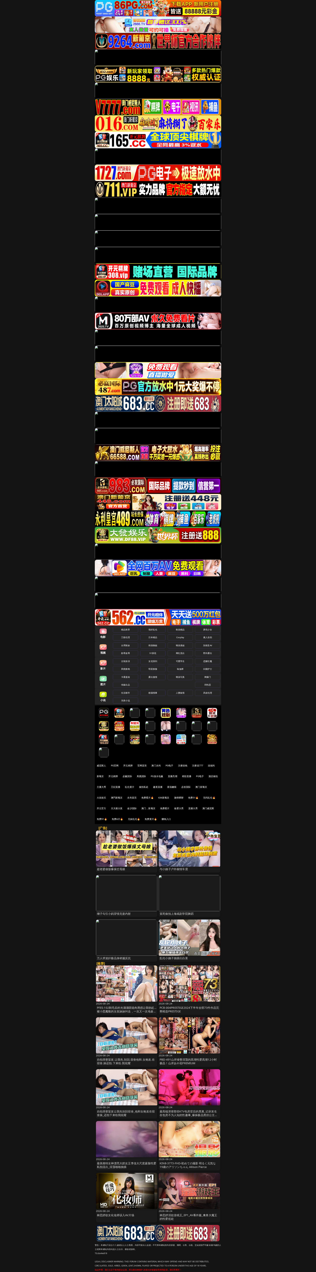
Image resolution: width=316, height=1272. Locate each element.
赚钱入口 (166, 819)
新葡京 (100, 776)
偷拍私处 (143, 786)
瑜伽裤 (180, 668)
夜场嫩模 (172, 786)
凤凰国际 (141, 776)
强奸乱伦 (152, 629)
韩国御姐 (152, 645)
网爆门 (207, 677)
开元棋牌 (128, 765)
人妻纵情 (180, 692)
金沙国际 (132, 808)
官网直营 (142, 765)
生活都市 (125, 692)
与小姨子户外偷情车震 (174, 869)
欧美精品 (180, 629)
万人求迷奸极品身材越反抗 (114, 958)
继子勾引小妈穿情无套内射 (114, 914)
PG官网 (115, 765)
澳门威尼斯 (208, 808)
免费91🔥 (102, 819)
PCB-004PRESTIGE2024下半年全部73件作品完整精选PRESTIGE (189, 1009)
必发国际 (186, 786)
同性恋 (207, 684)
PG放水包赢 (157, 776)
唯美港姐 (180, 645)
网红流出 (180, 653)
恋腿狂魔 (207, 661)
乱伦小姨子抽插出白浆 (174, 958)
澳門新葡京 (117, 797)
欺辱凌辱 (125, 653)
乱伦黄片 (129, 786)
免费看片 (165, 808)
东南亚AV (207, 645)
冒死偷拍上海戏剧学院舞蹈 (177, 914)
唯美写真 (180, 677)
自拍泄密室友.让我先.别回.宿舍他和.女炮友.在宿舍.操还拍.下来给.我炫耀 (126, 1061)
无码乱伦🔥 (209, 797)
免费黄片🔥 (151, 819)
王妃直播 (115, 786)
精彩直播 (186, 776)
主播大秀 (101, 786)
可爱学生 (180, 661)
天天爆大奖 (117, 808)
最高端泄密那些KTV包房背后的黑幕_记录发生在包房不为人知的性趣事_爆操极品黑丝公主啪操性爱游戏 (189, 1115)
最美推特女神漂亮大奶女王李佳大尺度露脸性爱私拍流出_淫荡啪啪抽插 (126, 1165)
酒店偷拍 (213, 776)
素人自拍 (207, 637)
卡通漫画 (125, 677)
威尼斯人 (101, 765)
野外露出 (207, 653)
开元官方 (101, 808)
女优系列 (152, 661)
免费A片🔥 (117, 819)
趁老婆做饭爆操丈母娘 (111, 869)
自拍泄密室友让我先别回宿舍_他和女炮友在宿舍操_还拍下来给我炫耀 (126, 1113)
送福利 (211, 765)
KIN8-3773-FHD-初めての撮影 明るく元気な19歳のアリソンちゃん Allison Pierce (188, 1165)
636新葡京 (163, 797)
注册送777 (197, 765)
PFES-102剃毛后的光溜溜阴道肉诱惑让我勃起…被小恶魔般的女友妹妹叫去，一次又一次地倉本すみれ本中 (126, 1011)
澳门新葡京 (201, 786)
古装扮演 (125, 661)
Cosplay (180, 637)
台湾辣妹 (125, 645)
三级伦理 (125, 637)
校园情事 (152, 692)
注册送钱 (182, 765)
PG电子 (169, 765)
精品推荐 (125, 629)
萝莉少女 (207, 629)
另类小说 (125, 700)
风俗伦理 (207, 692)
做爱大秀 (179, 808)
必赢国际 (127, 776)
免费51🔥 (193, 797)
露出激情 (152, 677)
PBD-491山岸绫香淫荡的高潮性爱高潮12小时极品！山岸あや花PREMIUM (188, 1061)
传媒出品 (125, 684)
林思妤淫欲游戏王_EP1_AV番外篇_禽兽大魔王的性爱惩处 (188, 1217)
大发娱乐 (101, 797)
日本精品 (152, 637)
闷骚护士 (207, 668)
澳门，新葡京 (148, 808)
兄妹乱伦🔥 (134, 819)
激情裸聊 (179, 797)
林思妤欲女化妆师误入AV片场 (115, 1215)
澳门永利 (156, 765)
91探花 (152, 653)
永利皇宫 (132, 797)
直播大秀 (193, 808)
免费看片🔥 (147, 797)
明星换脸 (152, 668)
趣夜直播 (157, 786)
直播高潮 (172, 776)
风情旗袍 (125, 668)
